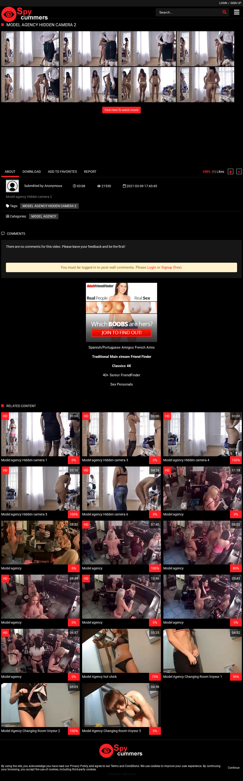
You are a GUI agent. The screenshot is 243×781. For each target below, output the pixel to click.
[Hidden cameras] (25, 12)
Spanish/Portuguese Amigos (111, 347)
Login (223, 3)
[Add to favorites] (65, 416)
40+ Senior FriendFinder (121, 375)
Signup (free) (171, 267)
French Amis (145, 347)
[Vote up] (230, 171)
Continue (233, 767)
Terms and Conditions (125, 766)
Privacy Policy (79, 766)
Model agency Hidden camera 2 (49, 206)
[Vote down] (239, 171)
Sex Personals (121, 384)
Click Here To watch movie (121, 110)
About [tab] (10, 171)
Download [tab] (32, 171)
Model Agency (43, 216)
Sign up (235, 3)
